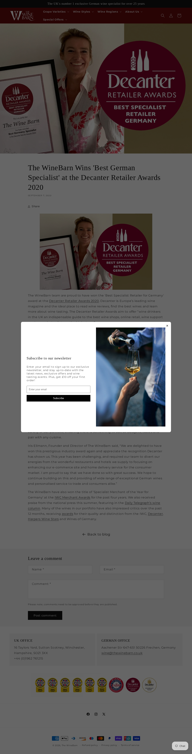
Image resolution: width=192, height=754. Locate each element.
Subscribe (58, 398)
